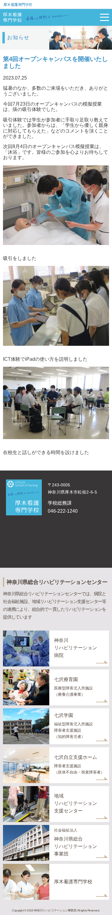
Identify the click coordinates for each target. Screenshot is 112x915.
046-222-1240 (63, 511)
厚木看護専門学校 (18, 4)
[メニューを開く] (104, 17)
